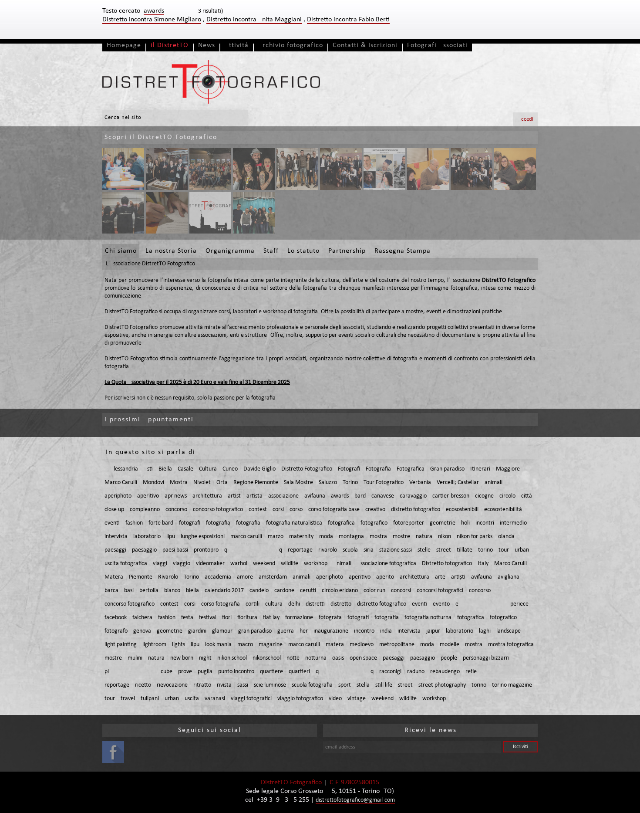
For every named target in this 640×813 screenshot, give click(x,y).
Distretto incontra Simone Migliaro (151, 19)
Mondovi (153, 482)
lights (178, 644)
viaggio (181, 563)
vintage (356, 698)
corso (296, 509)
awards (340, 496)
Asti (148, 469)
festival (207, 617)
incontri (484, 523)
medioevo (362, 644)
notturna (316, 658)
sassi (242, 685)
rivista (224, 685)
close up (114, 509)
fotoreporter (408, 523)
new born (181, 658)
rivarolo (327, 550)
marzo (275, 536)
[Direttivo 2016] (384, 169)
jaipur (433, 631)
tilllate (464, 550)
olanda (506, 536)
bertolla (148, 590)
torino (485, 550)
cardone (284, 590)
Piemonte (140, 577)
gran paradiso (255, 631)
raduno (415, 671)
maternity (301, 536)
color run (374, 590)
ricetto (143, 685)
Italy (483, 563)
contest (258, 509)
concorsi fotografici (440, 590)
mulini (135, 658)
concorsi (401, 590)
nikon (444, 536)
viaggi (160, 563)
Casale (185, 469)
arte (440, 577)
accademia (218, 577)
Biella (165, 469)
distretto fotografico (415, 509)
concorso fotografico (218, 509)
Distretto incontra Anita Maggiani (254, 19)
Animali (342, 563)
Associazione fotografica (386, 563)
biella (192, 590)
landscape (508, 631)
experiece (492, 604)
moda (326, 536)
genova (142, 631)
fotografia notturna (427, 617)
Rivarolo (168, 577)
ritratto (202, 685)
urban (522, 550)
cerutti (308, 590)
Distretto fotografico (447, 563)
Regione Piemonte (255, 482)
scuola (350, 550)
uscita (192, 698)
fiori (227, 617)
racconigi (390, 671)
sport (344, 685)
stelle (424, 550)
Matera (113, 577)
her (304, 631)
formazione (299, 617)
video (335, 698)
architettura (207, 496)
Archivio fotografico (290, 45)
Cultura (208, 469)
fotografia (218, 523)
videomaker (210, 563)
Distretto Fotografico (306, 469)
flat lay (271, 617)
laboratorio (147, 536)
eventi (112, 523)
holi (465, 523)
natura (424, 536)
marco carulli (246, 536)
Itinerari (480, 469)
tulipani (150, 698)
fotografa (330, 617)
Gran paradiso (447, 469)
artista (254, 496)
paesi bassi (175, 550)
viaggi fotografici (251, 698)
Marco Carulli (120, 482)
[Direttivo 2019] (254, 213)
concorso (176, 509)
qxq (253, 550)
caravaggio (413, 496)
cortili (252, 604)
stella (363, 685)
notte (293, 658)
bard (360, 496)
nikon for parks (474, 536)
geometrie (442, 523)
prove (185, 671)
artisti (458, 577)
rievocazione (172, 685)
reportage (300, 550)
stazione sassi (395, 550)
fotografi (189, 523)
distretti (315, 604)
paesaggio (144, 550)
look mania (218, 644)
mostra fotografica (511, 644)
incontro (364, 631)
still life (383, 685)
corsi (278, 509)
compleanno (145, 509)
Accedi (525, 119)
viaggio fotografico (300, 698)
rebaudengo (445, 671)
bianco (172, 590)
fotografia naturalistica (294, 523)
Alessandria (124, 469)
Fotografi (349, 469)
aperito (385, 577)
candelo (259, 590)
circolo (507, 496)
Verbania (420, 482)
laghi (485, 631)
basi (129, 590)
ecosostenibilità (503, 509)
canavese (382, 496)
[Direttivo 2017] (297, 169)
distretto (340, 604)
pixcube (138, 671)
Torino (350, 482)
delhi (294, 604)
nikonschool (267, 658)
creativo (375, 509)
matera (335, 644)
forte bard (160, 523)
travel (128, 698)
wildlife (289, 563)
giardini (197, 631)
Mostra (179, 482)
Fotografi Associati (437, 45)
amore (245, 577)
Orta (222, 482)
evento (441, 604)
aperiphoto (117, 496)
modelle (449, 644)
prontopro (206, 550)
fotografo (116, 631)
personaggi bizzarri (486, 658)
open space (363, 658)
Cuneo (230, 469)
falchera (142, 617)
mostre (401, 536)
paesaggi (115, 550)
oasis (338, 658)
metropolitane (396, 644)
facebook (115, 617)
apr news (176, 496)
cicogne (484, 496)
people (449, 658)
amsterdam (273, 577)
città (526, 496)
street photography (442, 685)
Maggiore (508, 469)
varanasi (215, 698)
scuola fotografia (312, 685)
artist (234, 496)
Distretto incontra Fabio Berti (348, 19)
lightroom (154, 644)
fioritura (247, 617)
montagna (351, 536)
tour (504, 550)
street (443, 550)
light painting (120, 644)
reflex (497, 671)
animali (493, 482)
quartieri (299, 671)
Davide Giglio (259, 469)
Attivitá (237, 45)
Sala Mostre (298, 482)
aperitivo (148, 496)
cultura (274, 604)
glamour (222, 631)
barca (111, 590)
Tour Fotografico (384, 482)
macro (245, 644)
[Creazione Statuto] (123, 169)
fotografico (373, 523)
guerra (285, 631)
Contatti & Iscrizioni (365, 45)
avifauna (314, 496)
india (386, 631)
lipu (170, 536)
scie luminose (270, 685)
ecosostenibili (462, 509)
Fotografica (410, 469)
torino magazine (512, 685)
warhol (238, 563)
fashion (134, 523)
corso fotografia (220, 604)
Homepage (124, 45)
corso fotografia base (334, 509)
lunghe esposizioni (203, 536)
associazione (283, 496)
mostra (378, 536)
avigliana (508, 577)
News (206, 45)
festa (187, 617)
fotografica (341, 523)
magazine (271, 644)
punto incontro (236, 671)
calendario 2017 (224, 590)
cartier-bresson (450, 496)
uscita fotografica (125, 563)
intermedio (513, 523)
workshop (315, 563)
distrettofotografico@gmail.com (355, 800)
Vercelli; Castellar (458, 482)
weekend (264, 563)
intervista (116, 536)
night (205, 658)
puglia (205, 671)
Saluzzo (328, 482)
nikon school (232, 658)
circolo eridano (340, 590)
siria (369, 550)
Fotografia (378, 469)
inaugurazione (330, 631)
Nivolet (202, 482)
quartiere (271, 671)
